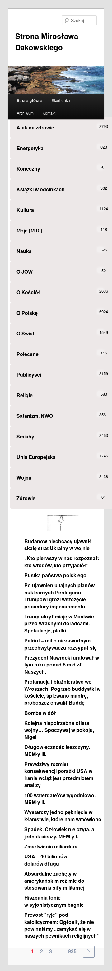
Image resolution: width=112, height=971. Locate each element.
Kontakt (49, 112)
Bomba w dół (40, 712)
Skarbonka (61, 100)
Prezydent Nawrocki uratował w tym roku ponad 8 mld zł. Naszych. (61, 664)
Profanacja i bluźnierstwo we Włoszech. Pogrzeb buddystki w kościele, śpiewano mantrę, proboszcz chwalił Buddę (62, 692)
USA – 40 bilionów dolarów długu (45, 860)
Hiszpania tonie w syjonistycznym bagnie (54, 901)
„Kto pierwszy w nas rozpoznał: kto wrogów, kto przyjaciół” (61, 561)
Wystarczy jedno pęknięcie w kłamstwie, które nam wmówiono (62, 815)
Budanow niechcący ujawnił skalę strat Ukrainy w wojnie (57, 545)
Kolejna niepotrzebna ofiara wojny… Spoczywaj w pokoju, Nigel (59, 729)
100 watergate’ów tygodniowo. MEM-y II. (60, 799)
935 (72, 951)
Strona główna (30, 100)
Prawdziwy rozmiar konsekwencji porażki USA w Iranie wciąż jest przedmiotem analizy (58, 774)
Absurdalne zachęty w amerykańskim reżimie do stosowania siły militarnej (54, 880)
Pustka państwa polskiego (55, 575)
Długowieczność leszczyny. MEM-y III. (57, 750)
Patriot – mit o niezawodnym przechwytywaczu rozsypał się (60, 644)
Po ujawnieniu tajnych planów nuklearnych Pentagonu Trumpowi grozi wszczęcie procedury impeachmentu (59, 596)
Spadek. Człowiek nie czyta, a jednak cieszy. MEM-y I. (59, 833)
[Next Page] (89, 952)
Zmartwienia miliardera (50, 846)
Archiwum (25, 112)
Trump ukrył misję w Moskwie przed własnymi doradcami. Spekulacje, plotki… (59, 623)
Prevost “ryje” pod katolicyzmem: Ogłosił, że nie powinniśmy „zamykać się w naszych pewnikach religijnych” (61, 925)
